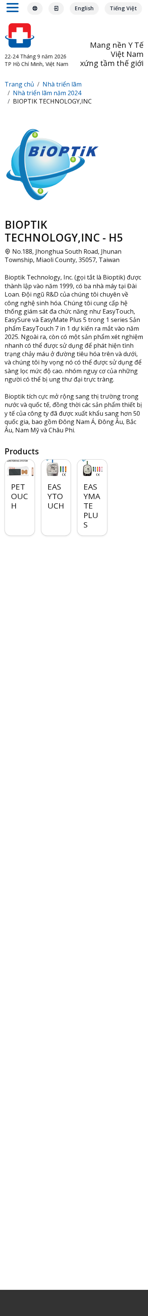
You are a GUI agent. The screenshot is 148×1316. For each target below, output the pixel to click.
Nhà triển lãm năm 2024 (47, 93)
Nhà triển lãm (62, 84)
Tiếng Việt (123, 8)
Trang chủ (19, 84)
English (84, 8)
